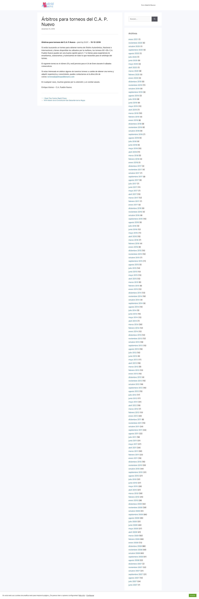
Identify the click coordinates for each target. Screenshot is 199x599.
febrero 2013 (134, 370)
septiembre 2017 (136, 177)
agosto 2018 (134, 138)
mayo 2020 (133, 64)
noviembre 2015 (135, 254)
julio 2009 (133, 522)
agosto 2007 (134, 578)
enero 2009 (133, 543)
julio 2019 (133, 99)
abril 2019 (133, 110)
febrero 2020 (134, 75)
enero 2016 (133, 247)
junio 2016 (133, 229)
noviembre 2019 (135, 85)
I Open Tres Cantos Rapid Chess (55, 98)
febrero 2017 (134, 201)
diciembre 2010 (135, 462)
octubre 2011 (134, 426)
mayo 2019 (133, 106)
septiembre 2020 (136, 50)
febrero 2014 (134, 328)
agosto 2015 (134, 265)
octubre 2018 (134, 131)
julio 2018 (132, 141)
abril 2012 (133, 405)
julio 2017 (132, 184)
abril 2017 (133, 194)
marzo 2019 (133, 113)
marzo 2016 (133, 240)
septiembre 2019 (136, 92)
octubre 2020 (134, 46)
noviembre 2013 (135, 338)
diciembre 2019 (135, 82)
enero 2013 (133, 374)
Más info (82, 595)
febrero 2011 (134, 455)
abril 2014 (133, 321)
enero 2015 (133, 289)
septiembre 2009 (136, 514)
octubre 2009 (134, 511)
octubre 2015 (134, 258)
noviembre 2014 (135, 296)
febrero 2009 (134, 539)
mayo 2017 (133, 191)
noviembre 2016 (135, 212)
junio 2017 (133, 187)
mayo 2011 (133, 444)
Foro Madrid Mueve (148, 5)
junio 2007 (133, 585)
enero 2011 (133, 458)
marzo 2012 (133, 409)
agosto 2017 (134, 180)
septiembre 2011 (135, 430)
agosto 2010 (134, 476)
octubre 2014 (134, 300)
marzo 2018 (133, 155)
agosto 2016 (134, 222)
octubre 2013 (134, 342)
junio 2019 (133, 103)
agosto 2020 (134, 53)
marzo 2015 (133, 282)
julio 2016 (133, 226)
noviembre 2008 (135, 550)
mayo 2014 (133, 317)
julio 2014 (133, 310)
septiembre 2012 (136, 388)
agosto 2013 (134, 349)
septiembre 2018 (136, 134)
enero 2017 (133, 205)
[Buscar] (155, 19)
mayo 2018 (133, 148)
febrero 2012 (134, 412)
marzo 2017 (133, 198)
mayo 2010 (133, 486)
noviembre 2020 (135, 43)
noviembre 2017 (135, 170)
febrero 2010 (134, 497)
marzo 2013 (133, 367)
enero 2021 (133, 39)
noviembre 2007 (135, 567)
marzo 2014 (133, 324)
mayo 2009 (133, 529)
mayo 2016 (133, 233)
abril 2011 (133, 448)
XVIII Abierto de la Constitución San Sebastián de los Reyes (64, 100)
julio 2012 (132, 395)
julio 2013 (133, 353)
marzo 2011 (133, 451)
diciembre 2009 (135, 504)
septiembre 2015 (136, 261)
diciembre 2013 (135, 335)
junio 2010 (133, 483)
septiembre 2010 (136, 472)
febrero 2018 (134, 159)
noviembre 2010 (135, 465)
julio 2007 (133, 581)
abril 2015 (133, 279)
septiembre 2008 (136, 557)
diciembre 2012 (135, 377)
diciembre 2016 (135, 208)
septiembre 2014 (136, 303)
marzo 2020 (134, 71)
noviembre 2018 (135, 127)
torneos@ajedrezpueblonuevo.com (60, 77)
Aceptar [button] (192, 595)
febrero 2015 (134, 286)
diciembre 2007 (135, 564)
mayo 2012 (133, 402)
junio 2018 (133, 145)
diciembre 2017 (135, 166)
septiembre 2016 (136, 219)
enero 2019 (133, 120)
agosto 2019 (134, 96)
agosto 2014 (134, 307)
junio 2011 (133, 441)
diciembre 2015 (135, 250)
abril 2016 (133, 236)
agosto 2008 (134, 560)
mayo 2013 (133, 360)
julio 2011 (132, 437)
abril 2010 (133, 490)
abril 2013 (133, 363)
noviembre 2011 (135, 423)
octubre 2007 (134, 571)
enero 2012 (133, 416)
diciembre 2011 (135, 419)
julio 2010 (133, 479)
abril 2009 (133, 532)
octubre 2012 (134, 384)
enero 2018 (133, 163)
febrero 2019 (134, 117)
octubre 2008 (134, 553)
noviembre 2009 (135, 507)
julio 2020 (133, 57)
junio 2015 (133, 272)
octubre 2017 (134, 173)
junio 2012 (133, 398)
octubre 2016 (134, 215)
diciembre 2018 (135, 124)
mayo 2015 (133, 275)
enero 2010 (133, 500)
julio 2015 (132, 268)
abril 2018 (133, 152)
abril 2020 (133, 67)
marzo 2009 (134, 536)
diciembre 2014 (135, 293)
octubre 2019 (134, 89)
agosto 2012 (134, 391)
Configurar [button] (90, 595)
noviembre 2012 (135, 381)
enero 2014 (133, 331)
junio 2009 (133, 525)
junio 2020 (133, 60)
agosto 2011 (134, 434)
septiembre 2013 (136, 346)
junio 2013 (133, 356)
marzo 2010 (133, 493)
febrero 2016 (134, 243)
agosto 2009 (134, 518)
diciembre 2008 (135, 546)
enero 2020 (133, 78)
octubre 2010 (134, 469)
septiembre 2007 (136, 574)
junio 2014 (133, 314)
